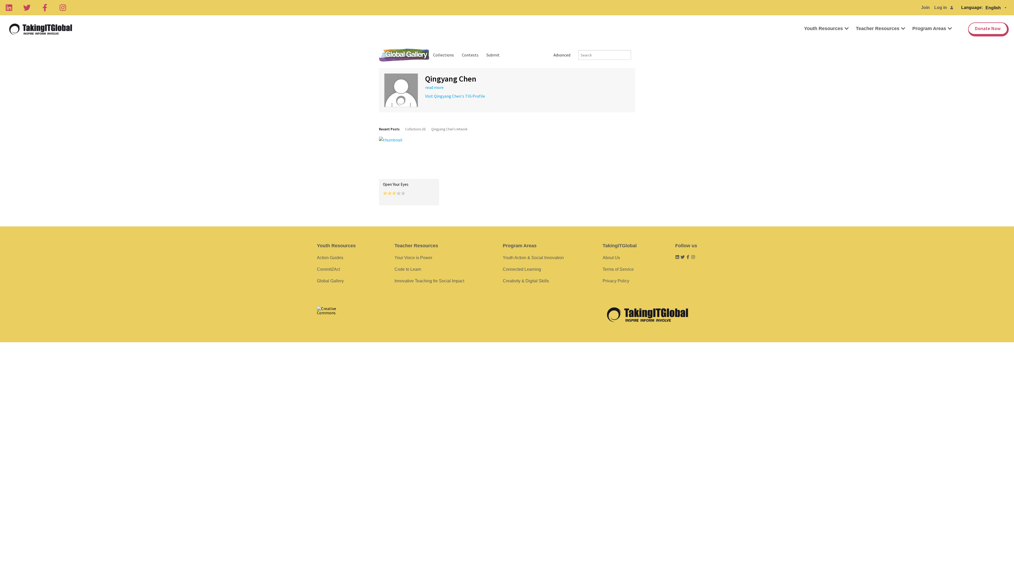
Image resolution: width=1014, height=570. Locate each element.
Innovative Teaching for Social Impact (429, 281)
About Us (611, 257)
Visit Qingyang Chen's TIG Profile (455, 96)
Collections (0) (415, 129)
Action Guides (330, 257)
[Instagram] (63, 7)
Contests (470, 55)
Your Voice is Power (413, 257)
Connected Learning (522, 269)
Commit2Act (328, 269)
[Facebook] (45, 7)
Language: (972, 7)
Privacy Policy (616, 281)
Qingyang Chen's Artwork (449, 129)
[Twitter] (27, 7)
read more (434, 87)
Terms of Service (618, 269)
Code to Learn (408, 269)
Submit (493, 55)
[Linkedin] (9, 7)
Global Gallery (404, 55)
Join (925, 7)
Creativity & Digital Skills (526, 281)
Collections (443, 55)
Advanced (561, 55)
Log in (940, 7)
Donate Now (988, 28)
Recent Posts (389, 129)
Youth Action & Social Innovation (533, 257)
